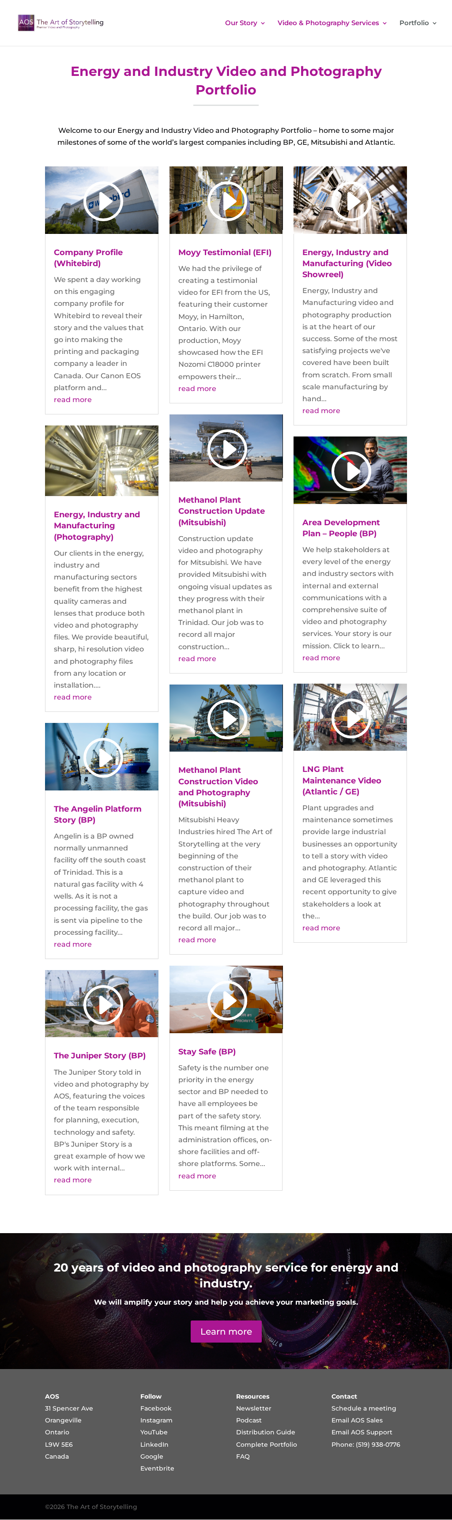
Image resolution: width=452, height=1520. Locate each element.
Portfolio (414, 23)
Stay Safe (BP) (207, 1052)
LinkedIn (154, 1445)
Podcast (249, 1420)
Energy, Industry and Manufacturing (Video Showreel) (347, 263)
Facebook (156, 1408)
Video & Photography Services (328, 23)
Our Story (241, 23)
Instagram (156, 1420)
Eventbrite (157, 1468)
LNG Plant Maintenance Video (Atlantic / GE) (341, 780)
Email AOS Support (361, 1432)
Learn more (226, 1331)
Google (151, 1456)
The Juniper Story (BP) (100, 1056)
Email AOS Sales (357, 1420)
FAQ (243, 1456)
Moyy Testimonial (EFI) (224, 252)
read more (73, 399)
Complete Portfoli (264, 1445)
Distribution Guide (265, 1432)
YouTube (154, 1432)
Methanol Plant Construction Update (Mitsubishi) (221, 511)
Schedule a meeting (363, 1408)
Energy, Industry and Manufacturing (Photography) (97, 526)
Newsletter (253, 1408)
